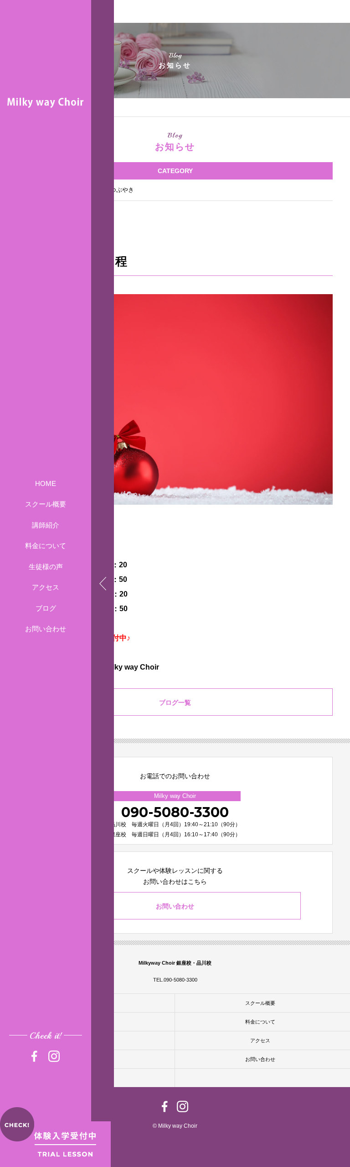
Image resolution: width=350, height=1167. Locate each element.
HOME (45, 483)
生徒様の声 (46, 566)
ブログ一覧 (175, 702)
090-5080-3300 (175, 812)
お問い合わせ (45, 629)
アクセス (45, 587)
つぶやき (122, 189)
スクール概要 (45, 504)
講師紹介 (45, 525)
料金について (45, 545)
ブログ (46, 608)
